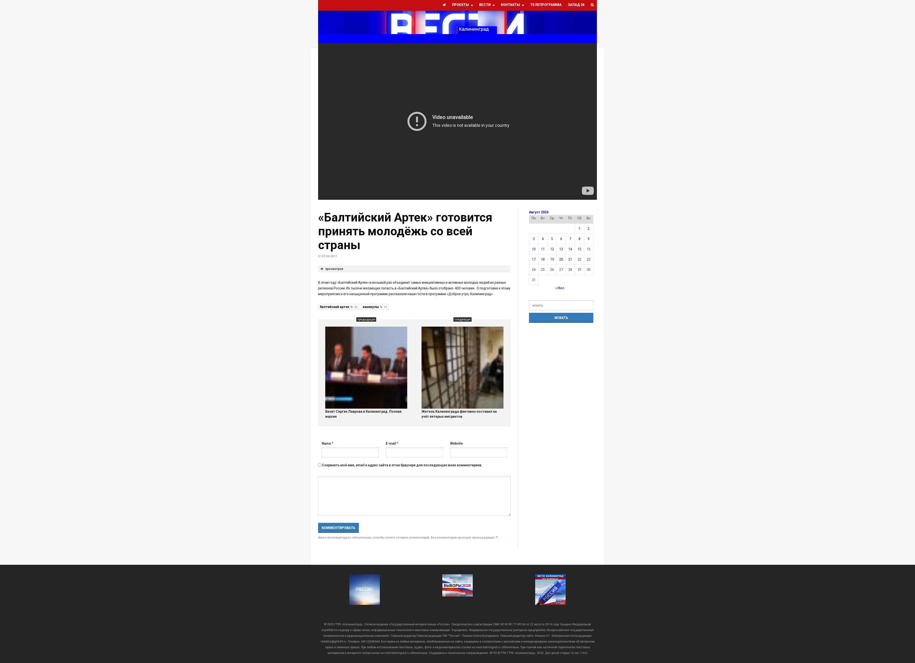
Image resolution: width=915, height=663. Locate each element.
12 (552, 249)
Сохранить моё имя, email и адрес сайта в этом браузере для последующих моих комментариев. (402, 465)
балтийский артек (338, 307)
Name (327, 443)
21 (570, 259)
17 (534, 259)
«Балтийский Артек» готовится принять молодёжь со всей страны (405, 231)
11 (543, 249)
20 (561, 259)
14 (570, 249)
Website (456, 443)
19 (552, 259)
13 (561, 249)
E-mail (392, 443)
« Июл (559, 288)
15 (579, 249)
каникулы (375, 307)
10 (534, 249)
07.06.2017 (329, 256)
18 (543, 259)
